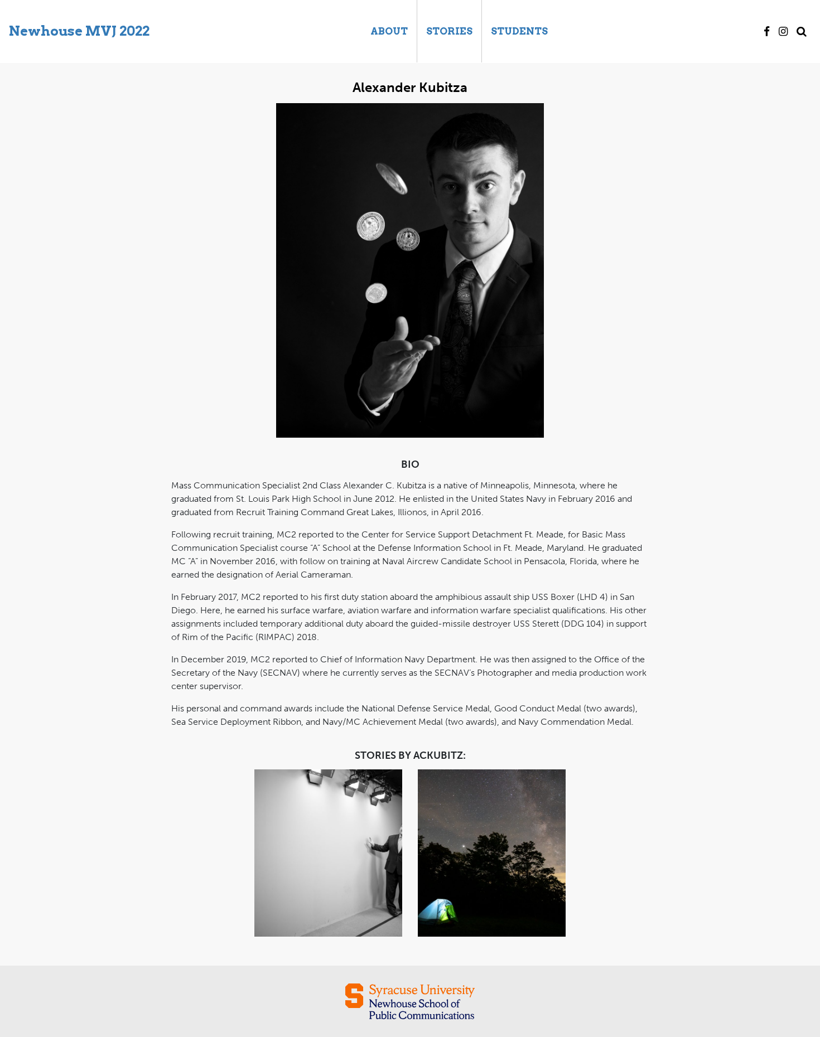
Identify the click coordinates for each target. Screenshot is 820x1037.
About (389, 31)
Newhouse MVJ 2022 (79, 31)
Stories (449, 31)
